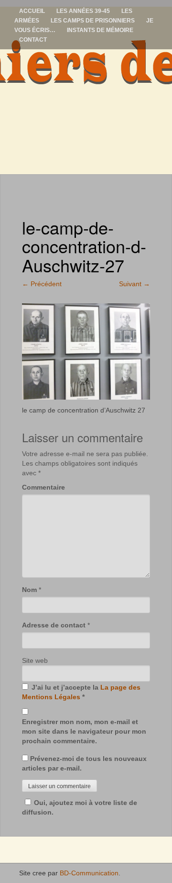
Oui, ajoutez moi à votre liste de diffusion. (79, 807)
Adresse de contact (54, 625)
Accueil (32, 11)
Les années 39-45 (83, 11)
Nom (29, 589)
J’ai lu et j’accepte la (81, 692)
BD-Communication (89, 873)
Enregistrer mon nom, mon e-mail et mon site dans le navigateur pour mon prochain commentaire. (84, 731)
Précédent (42, 284)
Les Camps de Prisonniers (93, 20)
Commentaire (43, 487)
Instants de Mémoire (100, 30)
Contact (33, 39)
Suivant (134, 284)
